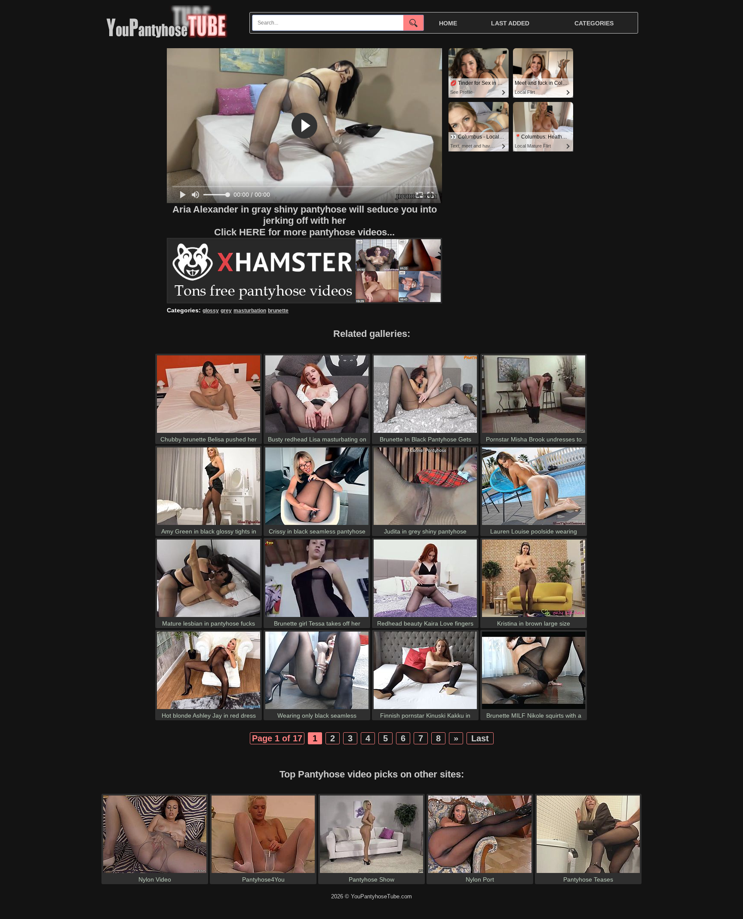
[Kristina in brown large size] (533, 617)
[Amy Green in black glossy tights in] (208, 524)
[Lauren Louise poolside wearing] (533, 524)
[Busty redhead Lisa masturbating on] (317, 432)
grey (226, 311)
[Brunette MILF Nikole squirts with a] (533, 709)
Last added (510, 23)
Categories (594, 23)
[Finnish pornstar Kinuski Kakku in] (425, 709)
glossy (211, 311)
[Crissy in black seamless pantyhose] (317, 524)
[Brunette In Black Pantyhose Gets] (425, 432)
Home (448, 23)
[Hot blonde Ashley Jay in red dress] (208, 709)
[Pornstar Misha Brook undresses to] (533, 432)
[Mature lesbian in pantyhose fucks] (208, 617)
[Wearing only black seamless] (317, 709)
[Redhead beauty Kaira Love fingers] (425, 617)
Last (480, 738)
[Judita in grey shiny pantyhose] (425, 524)
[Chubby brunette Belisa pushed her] (208, 432)
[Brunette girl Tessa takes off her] (317, 617)
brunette (278, 311)
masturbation (249, 311)
